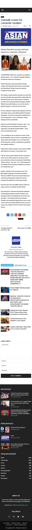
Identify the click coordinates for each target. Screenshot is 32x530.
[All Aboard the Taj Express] (5, 430)
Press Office (6, 523)
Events (2, 322)
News (6, 14)
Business (3, 314)
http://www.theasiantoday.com (16, 249)
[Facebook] (9, 516)
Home (2, 14)
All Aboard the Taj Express (18, 427)
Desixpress (3, 274)
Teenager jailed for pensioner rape (6, 229)
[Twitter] (18, 516)
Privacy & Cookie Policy (19, 525)
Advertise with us (16, 523)
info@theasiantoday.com (20, 505)
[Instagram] (13, 516)
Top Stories (4, 460)
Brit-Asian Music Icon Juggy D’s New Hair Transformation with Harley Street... (21, 403)
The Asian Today (6, 26)
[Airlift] (5, 438)
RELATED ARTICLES (7, 265)
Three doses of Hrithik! (24, 228)
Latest (2, 331)
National (3, 473)
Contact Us (9, 525)
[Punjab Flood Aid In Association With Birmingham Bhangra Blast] (5, 395)
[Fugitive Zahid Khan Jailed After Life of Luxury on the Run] (5, 329)
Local (2, 463)
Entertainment (4, 292)
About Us (25, 523)
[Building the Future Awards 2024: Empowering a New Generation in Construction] (5, 312)
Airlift (12, 435)
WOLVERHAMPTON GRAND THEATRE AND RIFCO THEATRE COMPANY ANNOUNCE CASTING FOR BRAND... (21, 412)
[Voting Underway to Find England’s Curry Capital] (5, 321)
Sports (3, 468)
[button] (29, 10)
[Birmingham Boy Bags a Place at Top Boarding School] (5, 446)
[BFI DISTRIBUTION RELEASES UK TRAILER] (5, 290)
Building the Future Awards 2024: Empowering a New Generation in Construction (19, 312)
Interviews (4, 478)
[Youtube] (23, 516)
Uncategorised (5, 470)
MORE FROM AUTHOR (20, 265)
